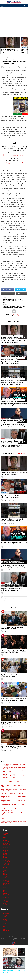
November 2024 (6, 863)
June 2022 (5, 904)
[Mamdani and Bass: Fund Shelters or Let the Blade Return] (14, 713)
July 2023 (5, 886)
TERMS (8, 938)
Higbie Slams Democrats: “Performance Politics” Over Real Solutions (13, 362)
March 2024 (5, 874)
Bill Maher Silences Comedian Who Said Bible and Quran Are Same (13, 651)
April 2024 (5, 873)
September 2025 (6, 848)
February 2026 (6, 841)
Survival (4, 929)
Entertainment (10, 337)
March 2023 (5, 891)
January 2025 (6, 860)
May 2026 (5, 837)
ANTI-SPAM (24, 938)
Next (27, 45)
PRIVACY (3, 938)
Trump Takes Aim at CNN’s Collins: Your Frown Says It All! (14, 813)
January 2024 (6, 877)
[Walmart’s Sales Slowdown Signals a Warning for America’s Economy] (14, 373)
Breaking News (14, 335)
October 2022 (6, 899)
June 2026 (5, 836)
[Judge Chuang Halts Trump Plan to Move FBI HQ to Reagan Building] (14, 737)
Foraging (16, 337)
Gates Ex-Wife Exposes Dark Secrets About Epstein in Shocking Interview (13, 822)
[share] (23, 958)
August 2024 (5, 867)
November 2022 (6, 897)
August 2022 (5, 901)
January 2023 (6, 894)
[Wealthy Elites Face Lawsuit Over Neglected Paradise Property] (14, 436)
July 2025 (5, 851)
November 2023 (6, 880)
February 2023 (6, 893)
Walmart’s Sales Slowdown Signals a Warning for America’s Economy (12, 383)
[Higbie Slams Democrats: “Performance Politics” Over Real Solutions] (14, 352)
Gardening (22, 337)
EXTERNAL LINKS (16, 938)
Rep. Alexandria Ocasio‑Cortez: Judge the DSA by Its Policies (13, 675)
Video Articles (6, 930)
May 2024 (5, 871)
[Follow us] (24, 5)
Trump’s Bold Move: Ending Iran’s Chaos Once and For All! (13, 797)
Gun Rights (3, 338)
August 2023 (5, 884)
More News (14, 781)
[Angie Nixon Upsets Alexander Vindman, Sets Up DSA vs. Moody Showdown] (14, 689)
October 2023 (6, 881)
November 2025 (6, 846)
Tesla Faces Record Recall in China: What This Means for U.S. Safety (9, 51)
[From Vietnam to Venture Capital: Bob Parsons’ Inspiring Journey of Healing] (14, 415)
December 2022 (6, 896)
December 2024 (6, 861)
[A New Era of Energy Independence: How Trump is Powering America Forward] (14, 394)
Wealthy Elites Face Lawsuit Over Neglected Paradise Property (11, 446)
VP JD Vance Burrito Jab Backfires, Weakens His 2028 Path (12, 628)
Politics (4, 926)
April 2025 (5, 856)
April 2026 (5, 838)
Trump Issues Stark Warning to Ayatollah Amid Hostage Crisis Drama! (12, 809)
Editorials (3, 337)
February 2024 (6, 876)
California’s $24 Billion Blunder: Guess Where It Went (14, 793)
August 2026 (5, 833)
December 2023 (6, 879)
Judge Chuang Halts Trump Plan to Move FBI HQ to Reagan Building (14, 747)
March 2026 (5, 840)
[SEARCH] (26, 5)
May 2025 (5, 854)
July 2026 (5, 834)
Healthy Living (14, 338)
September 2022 (6, 900)
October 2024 (6, 864)
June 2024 (5, 870)
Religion (4, 927)
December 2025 (6, 844)
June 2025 (5, 853)
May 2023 (5, 889)
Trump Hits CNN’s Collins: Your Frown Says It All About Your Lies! (13, 801)
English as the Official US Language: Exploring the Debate (14, 958)
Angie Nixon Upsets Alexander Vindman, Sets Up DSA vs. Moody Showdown (14, 699)
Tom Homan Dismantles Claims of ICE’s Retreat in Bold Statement (13, 790)
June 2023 (5, 887)
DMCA (14, 939)
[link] (5, 959)
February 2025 (6, 858)
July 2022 (5, 903)
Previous (0, 45)
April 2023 (5, 890)
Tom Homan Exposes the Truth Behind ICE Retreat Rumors (13, 805)
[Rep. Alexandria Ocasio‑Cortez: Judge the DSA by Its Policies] (14, 665)
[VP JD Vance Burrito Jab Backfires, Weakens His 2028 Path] (14, 618)
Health (8, 338)
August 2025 (5, 850)
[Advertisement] (14, 22)
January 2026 (6, 843)
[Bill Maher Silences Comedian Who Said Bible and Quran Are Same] (14, 642)
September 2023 (6, 883)
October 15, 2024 (14, 163)
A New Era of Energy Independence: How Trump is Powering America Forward (14, 404)
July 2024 (5, 869)
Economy (21, 335)
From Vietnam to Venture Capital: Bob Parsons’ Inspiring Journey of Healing (13, 425)
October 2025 (6, 847)
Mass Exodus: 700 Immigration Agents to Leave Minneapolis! (13, 817)
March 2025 (5, 857)
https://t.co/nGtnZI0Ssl (14, 155)
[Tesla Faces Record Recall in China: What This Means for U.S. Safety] (10, 42)
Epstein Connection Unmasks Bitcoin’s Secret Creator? (12, 786)
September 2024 (6, 866)
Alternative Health (5, 335)
